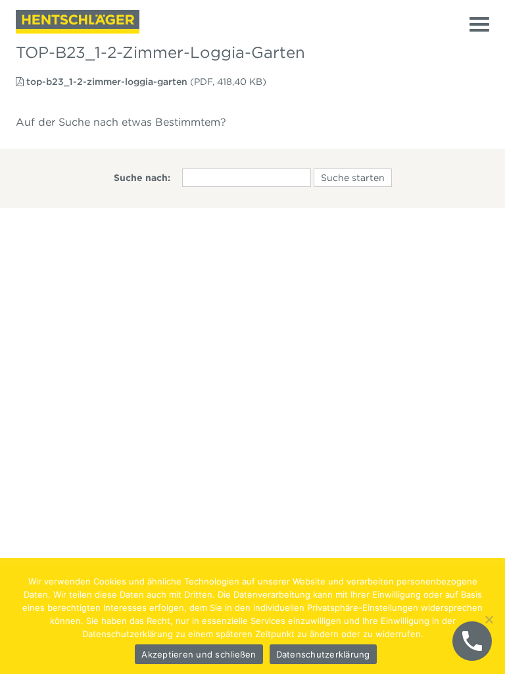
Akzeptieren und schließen (198, 654)
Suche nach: (142, 177)
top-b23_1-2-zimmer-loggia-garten (106, 81)
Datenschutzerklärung (323, 654)
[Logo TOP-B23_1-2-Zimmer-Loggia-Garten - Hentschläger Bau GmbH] (77, 22)
